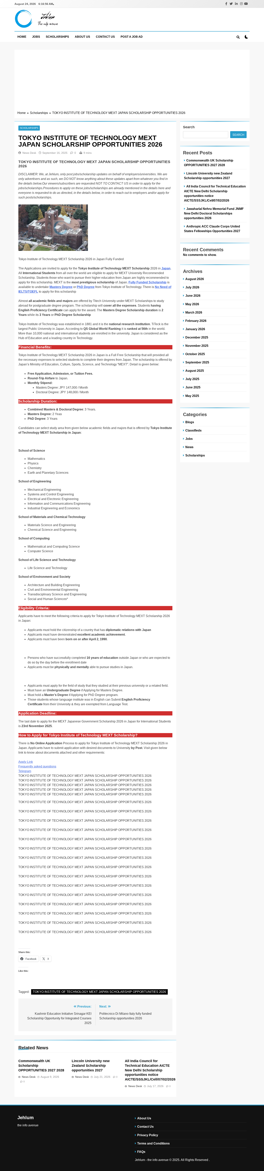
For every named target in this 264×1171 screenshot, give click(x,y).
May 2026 (192, 304)
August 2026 (194, 279)
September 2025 (197, 362)
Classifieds (193, 430)
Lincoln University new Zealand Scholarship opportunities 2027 (91, 1065)
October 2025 (195, 354)
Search (189, 127)
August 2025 (194, 370)
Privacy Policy (147, 1135)
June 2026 (192, 295)
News (189, 447)
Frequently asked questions (37, 766)
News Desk (29, 152)
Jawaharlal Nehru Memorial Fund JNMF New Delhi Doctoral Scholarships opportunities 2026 (214, 213)
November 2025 (196, 345)
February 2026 (195, 320)
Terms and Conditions (153, 1143)
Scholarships (57, 36)
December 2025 (196, 337)
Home (21, 36)
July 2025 (192, 379)
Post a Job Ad (132, 36)
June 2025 (192, 387)
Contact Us (105, 36)
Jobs (36, 36)
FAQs (141, 1151)
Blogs (189, 422)
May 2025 (192, 395)
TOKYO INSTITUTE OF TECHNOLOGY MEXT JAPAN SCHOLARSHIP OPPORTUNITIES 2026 (99, 991)
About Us (82, 36)
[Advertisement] (132, 82)
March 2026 (193, 312)
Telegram (24, 771)
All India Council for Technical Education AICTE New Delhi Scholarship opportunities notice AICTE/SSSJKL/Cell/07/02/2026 (150, 1070)
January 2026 (195, 329)
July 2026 (192, 287)
